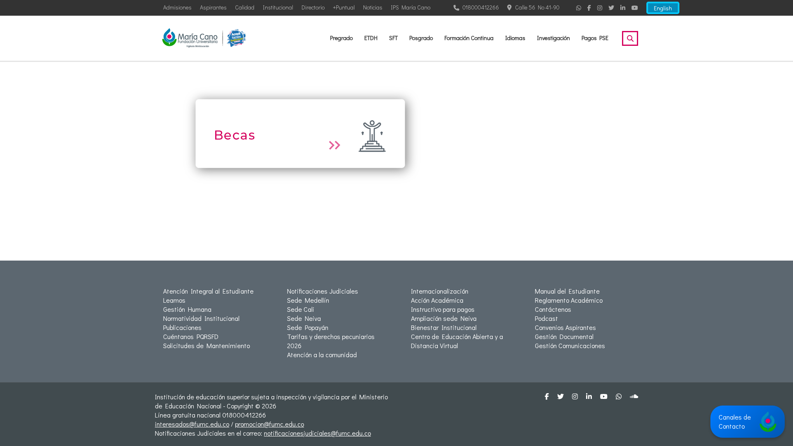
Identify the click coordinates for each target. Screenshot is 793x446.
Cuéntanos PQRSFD (190, 336)
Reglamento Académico (569, 300)
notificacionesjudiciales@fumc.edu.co (317, 433)
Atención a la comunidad (322, 354)
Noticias (372, 7)
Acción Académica (437, 300)
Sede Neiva (304, 318)
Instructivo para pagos (443, 309)
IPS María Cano (410, 7)
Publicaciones (182, 327)
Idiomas (515, 38)
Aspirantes (213, 7)
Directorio (313, 7)
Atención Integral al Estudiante (208, 291)
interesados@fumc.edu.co (192, 424)
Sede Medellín (308, 300)
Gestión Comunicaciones (570, 345)
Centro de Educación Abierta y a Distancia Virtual (457, 341)
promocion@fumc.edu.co (269, 424)
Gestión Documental (564, 336)
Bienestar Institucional (444, 327)
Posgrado (421, 38)
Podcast (546, 318)
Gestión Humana (187, 309)
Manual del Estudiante (567, 291)
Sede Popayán (307, 327)
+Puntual (344, 7)
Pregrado (341, 38)
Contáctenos (553, 309)
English (663, 8)
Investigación (553, 38)
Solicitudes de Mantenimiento (206, 345)
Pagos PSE (595, 38)
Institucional (278, 7)
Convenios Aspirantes (565, 327)
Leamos (174, 300)
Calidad (244, 7)
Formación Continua (469, 38)
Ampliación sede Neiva (444, 318)
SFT (393, 38)
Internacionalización (439, 291)
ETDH (371, 38)
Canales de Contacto (735, 421)
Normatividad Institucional (201, 318)
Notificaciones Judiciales (322, 291)
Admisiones (177, 7)
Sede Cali (300, 309)
